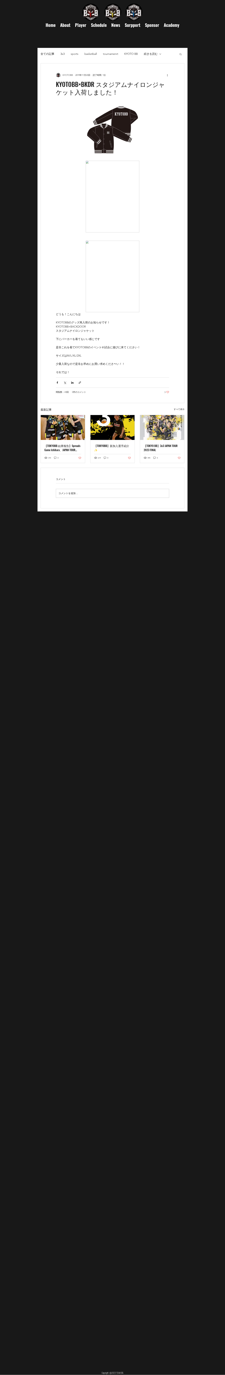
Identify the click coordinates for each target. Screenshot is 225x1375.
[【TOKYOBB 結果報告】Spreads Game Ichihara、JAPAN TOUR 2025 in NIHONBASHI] (63, 427)
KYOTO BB (131, 54)
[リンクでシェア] (79, 382)
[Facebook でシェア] (57, 382)
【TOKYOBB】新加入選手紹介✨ (111, 448)
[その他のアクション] (167, 75)
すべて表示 (179, 409)
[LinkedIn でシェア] (72, 382)
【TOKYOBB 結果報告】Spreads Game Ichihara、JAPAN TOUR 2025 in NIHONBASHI (62, 448)
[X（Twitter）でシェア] (64, 382)
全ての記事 (47, 54)
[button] (180, 54)
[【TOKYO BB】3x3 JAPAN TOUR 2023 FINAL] (162, 427)
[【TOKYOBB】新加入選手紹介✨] (112, 427)
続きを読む (151, 54)
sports (74, 54)
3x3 (62, 54)
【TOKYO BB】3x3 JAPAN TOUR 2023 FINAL (161, 448)
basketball (90, 54)
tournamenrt (110, 54)
